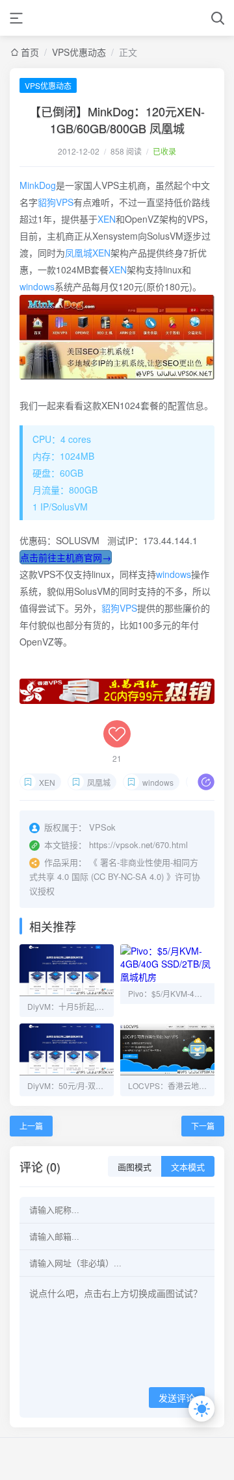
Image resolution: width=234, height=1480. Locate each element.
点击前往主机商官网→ (65, 557)
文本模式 (188, 1167)
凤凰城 (78, 252)
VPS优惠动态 (79, 51)
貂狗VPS (55, 201)
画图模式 (134, 1167)
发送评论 (177, 1398)
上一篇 (31, 1125)
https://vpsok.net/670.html (138, 844)
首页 (30, 51)
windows (37, 286)
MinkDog (38, 185)
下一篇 (202, 1125)
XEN (107, 218)
